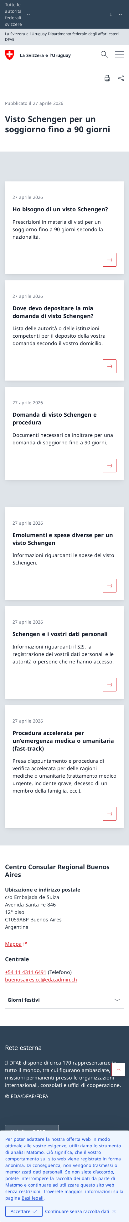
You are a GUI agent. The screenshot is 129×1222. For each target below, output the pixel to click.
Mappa (13, 943)
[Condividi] (121, 78)
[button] (118, 1069)
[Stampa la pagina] (107, 78)
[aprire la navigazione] (119, 55)
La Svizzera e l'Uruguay (45, 55)
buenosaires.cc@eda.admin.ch (41, 979)
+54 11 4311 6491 (25, 972)
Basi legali (33, 1198)
